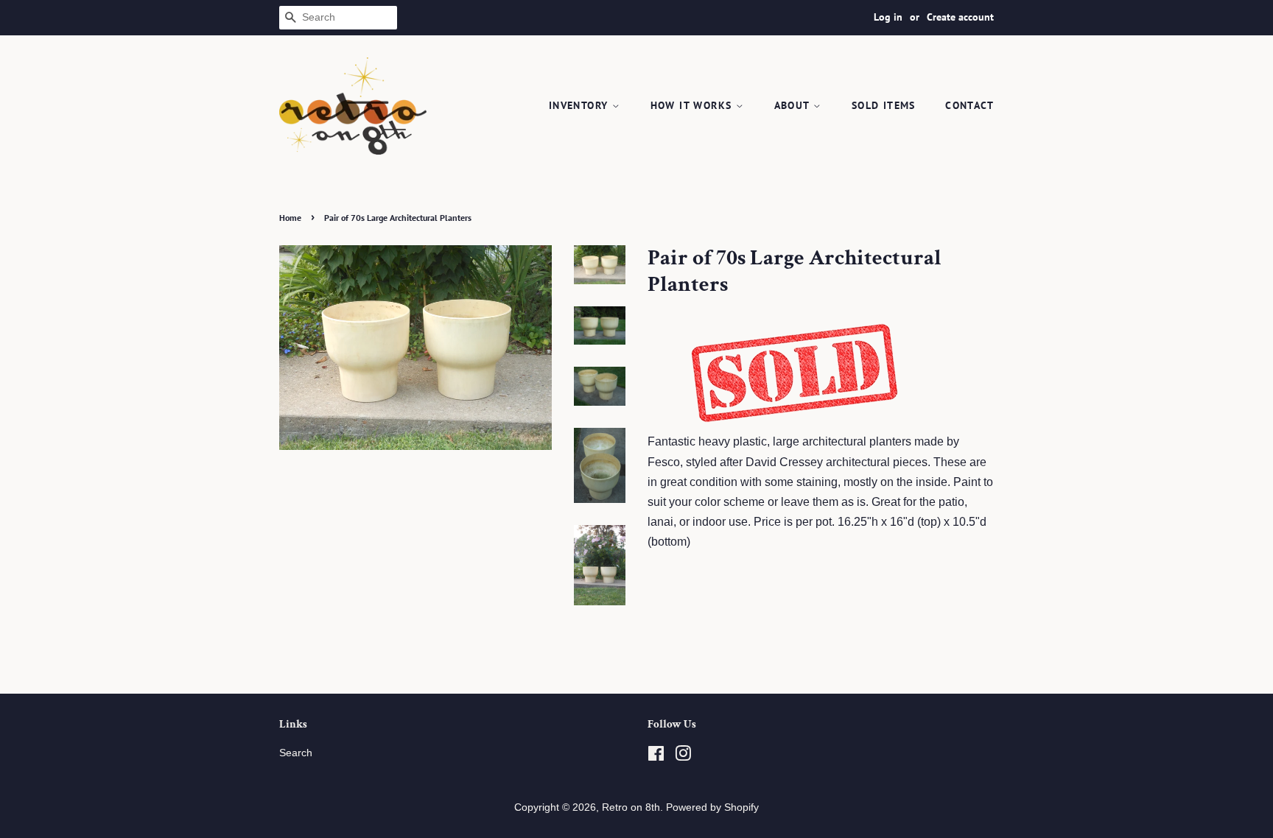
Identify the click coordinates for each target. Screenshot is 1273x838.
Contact (969, 105)
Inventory (580, 105)
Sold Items (884, 105)
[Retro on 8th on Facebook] (656, 756)
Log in (888, 17)
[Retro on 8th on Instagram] (683, 756)
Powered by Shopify (712, 807)
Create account (960, 17)
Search (295, 752)
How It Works (693, 105)
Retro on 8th (631, 807)
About (793, 105)
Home (290, 217)
